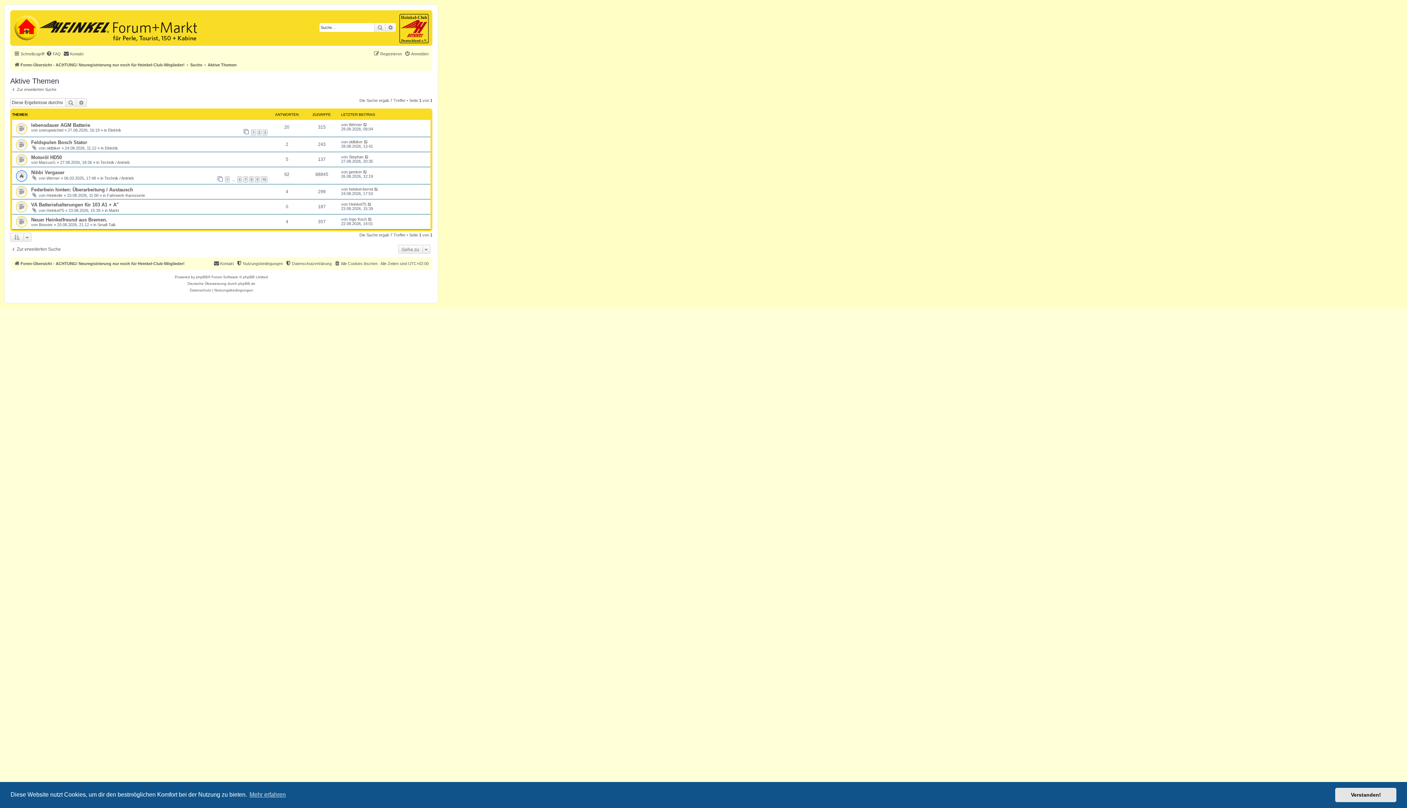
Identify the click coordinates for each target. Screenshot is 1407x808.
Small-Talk (106, 225)
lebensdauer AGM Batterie (60, 125)
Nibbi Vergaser (47, 172)
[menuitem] (53, 53)
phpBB (202, 277)
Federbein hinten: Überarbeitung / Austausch (82, 189)
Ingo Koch (358, 219)
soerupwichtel (51, 130)
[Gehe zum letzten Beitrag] (365, 124)
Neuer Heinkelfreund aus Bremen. (69, 220)
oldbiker (53, 148)
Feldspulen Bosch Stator (59, 142)
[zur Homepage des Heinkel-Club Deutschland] (26, 27)
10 (264, 179)
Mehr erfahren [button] (268, 795)
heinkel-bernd (361, 189)
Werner (355, 124)
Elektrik (114, 130)
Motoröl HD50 (46, 157)
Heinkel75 (55, 210)
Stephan (356, 157)
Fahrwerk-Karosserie (126, 195)
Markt (114, 210)
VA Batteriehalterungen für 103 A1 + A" (75, 204)
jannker (355, 172)
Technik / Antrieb (115, 162)
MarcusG (47, 162)
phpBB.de (246, 284)
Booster (46, 225)
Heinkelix (55, 195)
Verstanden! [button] (1366, 795)
